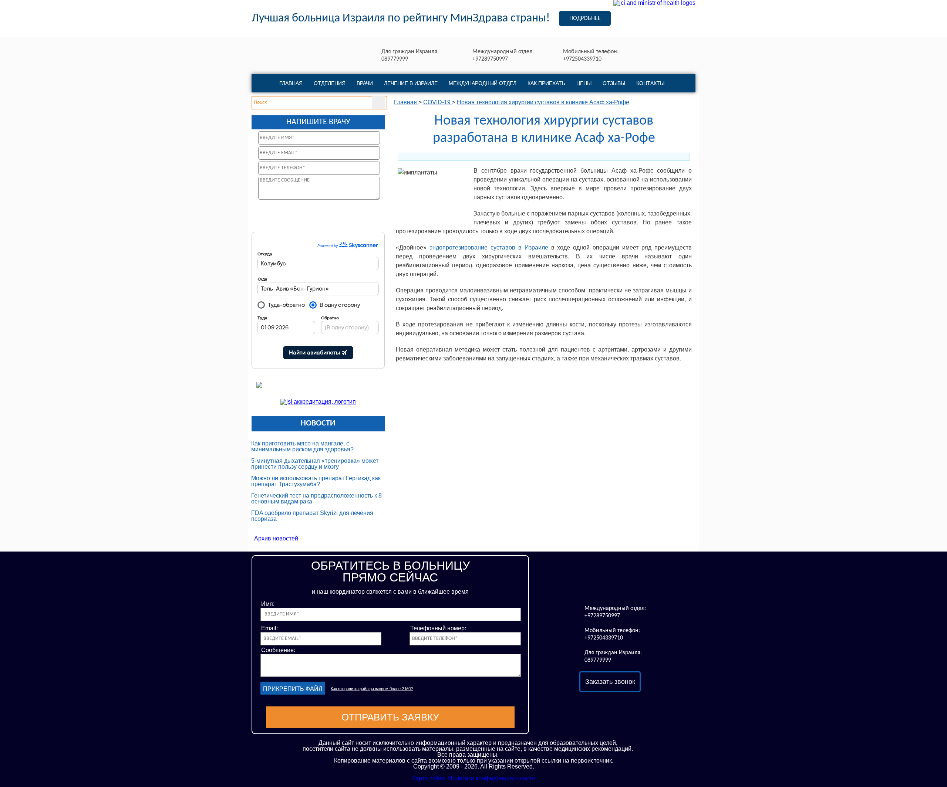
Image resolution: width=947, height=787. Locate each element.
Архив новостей (276, 538)
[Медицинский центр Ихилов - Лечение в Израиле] (610, 581)
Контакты (650, 83)
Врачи (365, 83)
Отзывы (614, 83)
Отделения (330, 83)
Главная (291, 83)
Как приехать (546, 83)
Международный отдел (482, 83)
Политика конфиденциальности (491, 778)
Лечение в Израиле (411, 83)
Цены (584, 83)
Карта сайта (428, 778)
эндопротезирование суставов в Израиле (488, 247)
